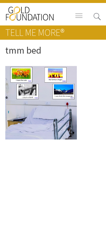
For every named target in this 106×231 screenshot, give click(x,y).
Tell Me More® (34, 32)
